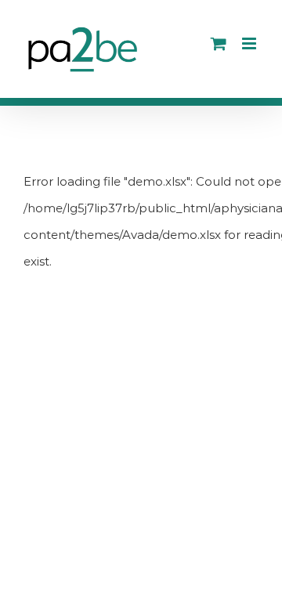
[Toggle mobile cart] (218, 43)
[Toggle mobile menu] (250, 43)
